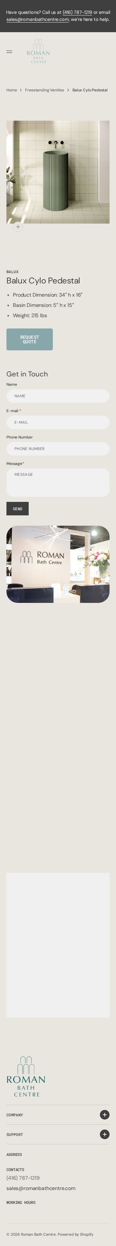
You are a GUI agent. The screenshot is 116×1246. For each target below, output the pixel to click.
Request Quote (29, 339)
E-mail (12, 410)
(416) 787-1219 (77, 12)
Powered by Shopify (75, 1234)
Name (11, 384)
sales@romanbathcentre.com (37, 19)
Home (11, 90)
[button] (10, 52)
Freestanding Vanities (44, 90)
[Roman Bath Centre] (38, 51)
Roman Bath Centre (38, 1234)
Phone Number (19, 437)
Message (14, 463)
